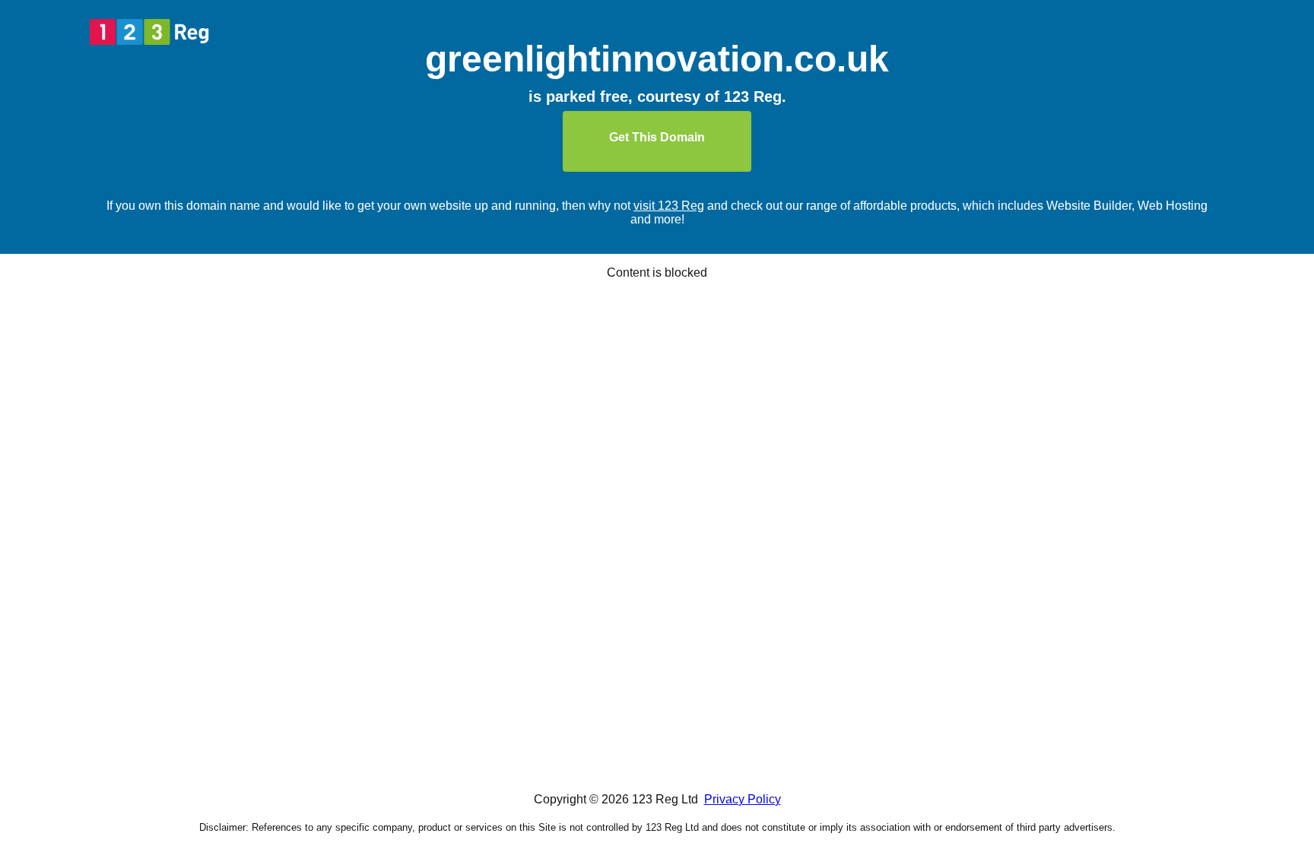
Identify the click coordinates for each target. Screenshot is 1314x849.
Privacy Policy (742, 799)
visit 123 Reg (668, 205)
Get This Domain (657, 137)
